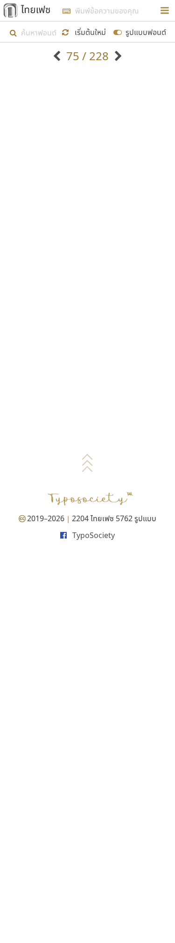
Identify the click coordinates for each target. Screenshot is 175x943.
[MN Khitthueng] (117, 55)
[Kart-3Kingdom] (58, 55)
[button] (85, 31)
